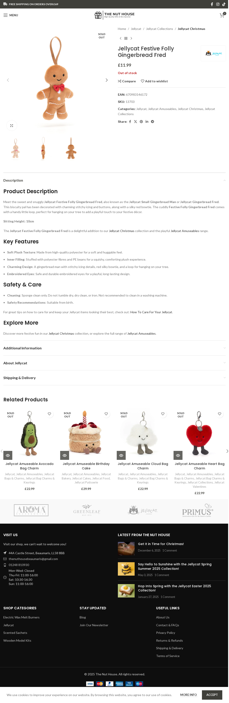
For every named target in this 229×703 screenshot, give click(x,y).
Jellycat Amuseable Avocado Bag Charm (29, 466)
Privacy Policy (165, 633)
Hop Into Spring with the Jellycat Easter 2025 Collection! (174, 588)
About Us (163, 617)
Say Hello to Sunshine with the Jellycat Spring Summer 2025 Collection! (175, 566)
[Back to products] (126, 38)
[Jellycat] (142, 510)
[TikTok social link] (224, 4)
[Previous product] (120, 38)
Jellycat (136, 29)
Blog (83, 617)
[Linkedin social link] (147, 122)
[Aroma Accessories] (31, 510)
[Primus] (197, 510)
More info (188, 695)
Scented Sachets (15, 633)
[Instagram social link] (218, 4)
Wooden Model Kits (17, 640)
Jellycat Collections (159, 29)
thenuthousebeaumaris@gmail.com (33, 559)
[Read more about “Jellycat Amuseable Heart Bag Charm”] (178, 455)
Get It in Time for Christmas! (161, 544)
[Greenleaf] (86, 510)
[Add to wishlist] (49, 414)
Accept (212, 695)
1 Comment (169, 550)
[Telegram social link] (152, 122)
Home (122, 29)
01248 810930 (19, 565)
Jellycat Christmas (191, 29)
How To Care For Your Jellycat (151, 312)
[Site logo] (115, 15)
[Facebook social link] (212, 4)
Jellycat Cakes (81, 478)
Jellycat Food (101, 478)
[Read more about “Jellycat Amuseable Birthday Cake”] (64, 455)
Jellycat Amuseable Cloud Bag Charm (143, 466)
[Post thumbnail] (126, 548)
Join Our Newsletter (94, 625)
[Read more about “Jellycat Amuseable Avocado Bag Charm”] (7, 455)
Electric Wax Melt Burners (21, 617)
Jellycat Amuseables (162, 109)
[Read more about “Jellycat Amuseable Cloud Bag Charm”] (121, 455)
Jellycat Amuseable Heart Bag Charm (200, 466)
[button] (7, 80)
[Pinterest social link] (141, 122)
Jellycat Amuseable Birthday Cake (86, 466)
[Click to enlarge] (12, 125)
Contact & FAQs (167, 625)
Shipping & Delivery (169, 648)
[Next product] (131, 38)
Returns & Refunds (169, 640)
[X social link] (135, 122)
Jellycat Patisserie (86, 482)
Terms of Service (168, 656)
